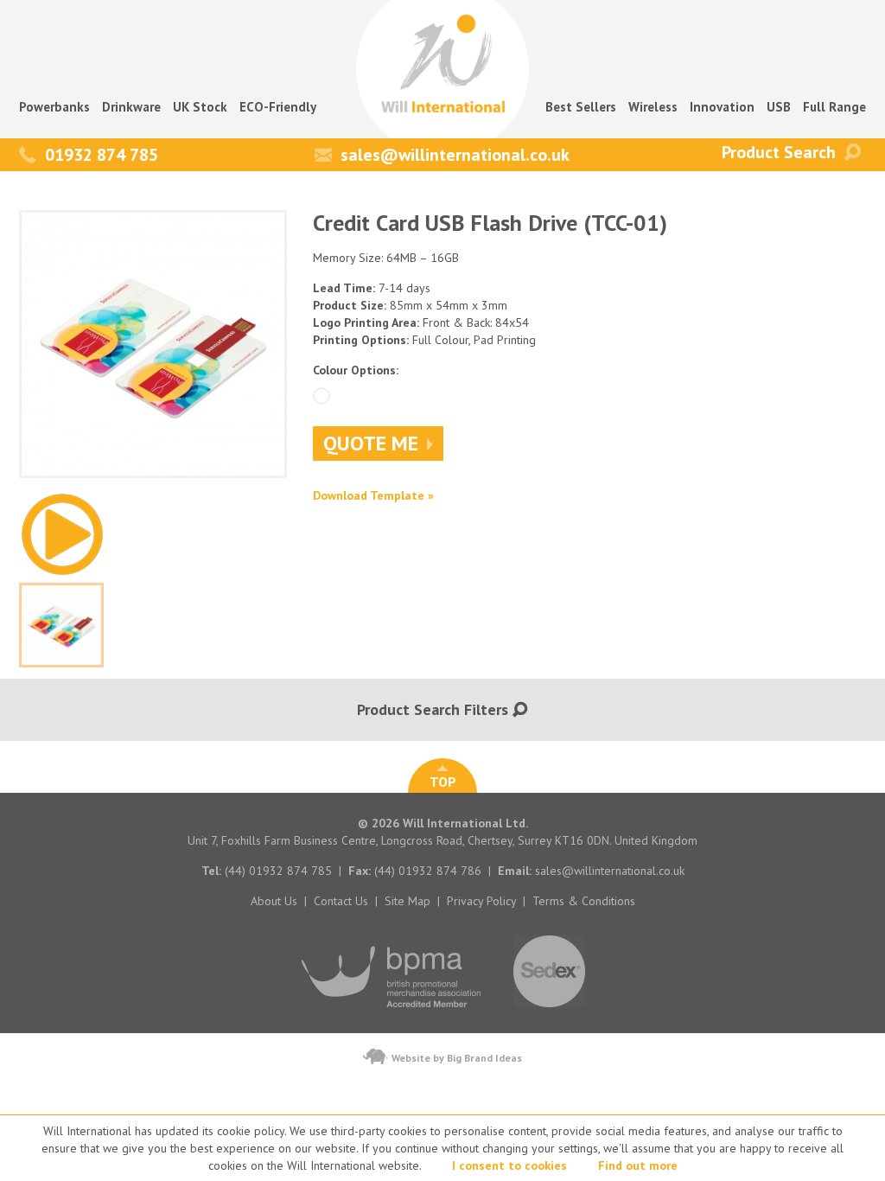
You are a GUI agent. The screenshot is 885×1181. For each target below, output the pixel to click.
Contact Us (341, 901)
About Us (274, 901)
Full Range (834, 107)
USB (779, 107)
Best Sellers (580, 107)
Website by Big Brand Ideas (457, 1057)
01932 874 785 (101, 155)
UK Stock (200, 107)
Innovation (722, 107)
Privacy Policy (481, 901)
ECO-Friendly (277, 107)
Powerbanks (54, 107)
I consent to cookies (509, 1165)
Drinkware (131, 107)
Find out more (638, 1165)
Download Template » (373, 495)
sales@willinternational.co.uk (455, 155)
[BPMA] (392, 1016)
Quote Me (370, 443)
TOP (443, 781)
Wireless (653, 107)
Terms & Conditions (583, 901)
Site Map (407, 901)
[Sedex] (549, 1016)
